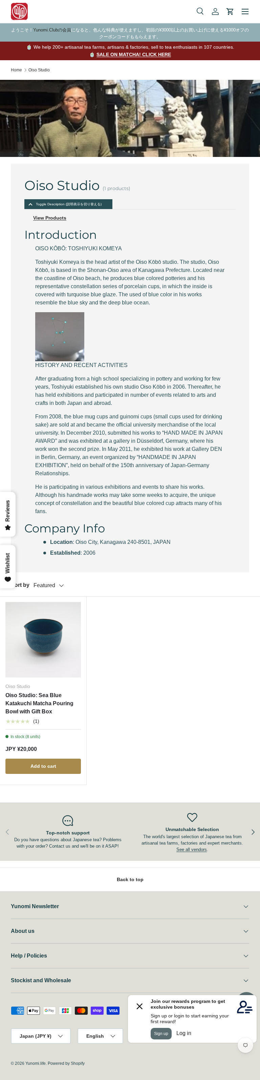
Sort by (20, 585)
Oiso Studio (39, 70)
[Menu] (245, 11)
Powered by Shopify (66, 1063)
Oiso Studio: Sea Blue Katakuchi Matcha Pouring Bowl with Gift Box (39, 703)
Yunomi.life (35, 1063)
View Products (49, 218)
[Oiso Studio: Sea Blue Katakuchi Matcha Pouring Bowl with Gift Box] (43, 639)
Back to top (130, 879)
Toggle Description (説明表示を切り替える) (69, 204)
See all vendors (191, 849)
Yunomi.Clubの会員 (52, 29)
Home (16, 70)
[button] (230, 11)
